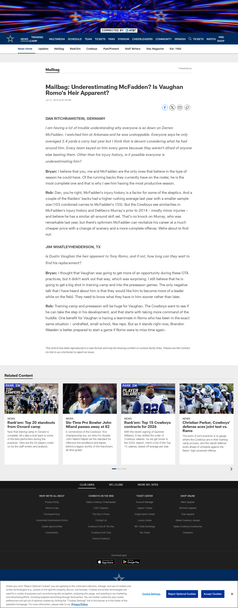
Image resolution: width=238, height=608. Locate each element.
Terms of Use (51, 508)
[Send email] (180, 109)
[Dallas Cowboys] (119, 579)
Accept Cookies (213, 593)
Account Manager (144, 502)
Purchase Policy (52, 514)
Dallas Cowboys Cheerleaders (101, 502)
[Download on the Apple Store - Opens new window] (106, 562)
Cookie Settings (151, 593)
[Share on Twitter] (172, 109)
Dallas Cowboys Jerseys (188, 520)
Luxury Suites (145, 520)
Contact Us (101, 520)
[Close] (232, 594)
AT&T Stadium (101, 508)
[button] (114, 469)
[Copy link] (187, 108)
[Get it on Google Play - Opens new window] (131, 563)
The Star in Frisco (101, 514)
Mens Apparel (187, 502)
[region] (119, 594)
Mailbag (53, 69)
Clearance (188, 532)
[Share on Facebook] (165, 109)
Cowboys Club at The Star (101, 526)
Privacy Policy (52, 502)
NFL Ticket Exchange (144, 526)
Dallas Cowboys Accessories (187, 526)
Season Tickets (144, 508)
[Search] (190, 38)
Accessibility (52, 532)
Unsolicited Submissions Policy (52, 520)
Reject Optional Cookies (182, 593)
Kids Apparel (187, 514)
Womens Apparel (187, 508)
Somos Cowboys (101, 538)
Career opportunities (52, 526)
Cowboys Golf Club (101, 532)
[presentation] (232, 469)
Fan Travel (145, 532)
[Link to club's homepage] (10, 38)
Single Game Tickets (144, 514)
